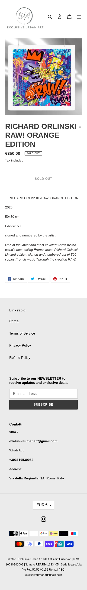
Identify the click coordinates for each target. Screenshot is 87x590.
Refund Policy (19, 358)
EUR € (42, 505)
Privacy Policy (20, 345)
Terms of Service (22, 333)
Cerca (14, 321)
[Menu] (79, 17)
